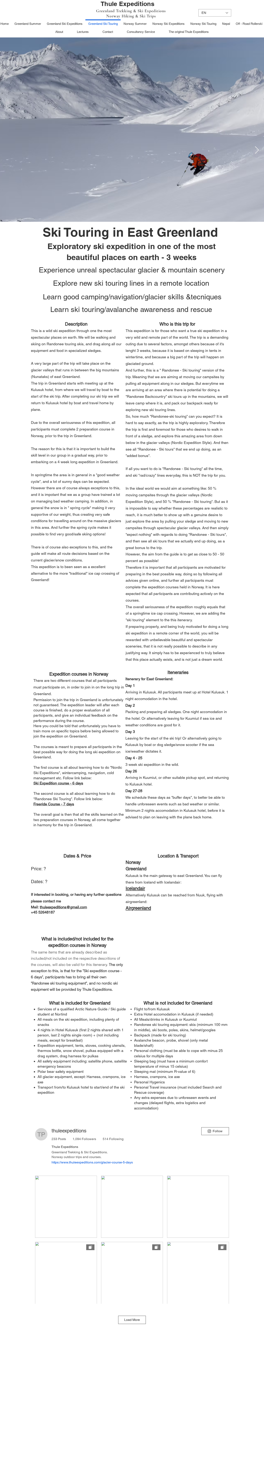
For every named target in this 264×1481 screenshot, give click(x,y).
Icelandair (135, 888)
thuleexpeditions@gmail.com (63, 907)
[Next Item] (257, 150)
